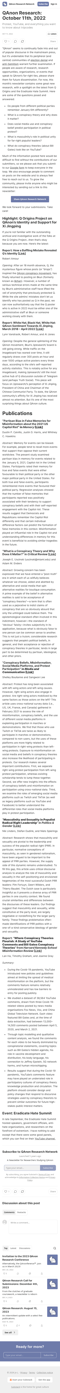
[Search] (55, 1248)
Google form (17, 167)
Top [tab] (5, 1248)
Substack (15, 1387)
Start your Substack (22, 1379)
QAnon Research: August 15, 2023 (19, 1310)
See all (8, 1332)
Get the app (44, 1379)
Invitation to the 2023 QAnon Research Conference (20, 1258)
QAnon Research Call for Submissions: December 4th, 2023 (20, 1284)
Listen (54, 34)
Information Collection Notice (32, 1177)
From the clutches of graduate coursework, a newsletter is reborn (19, 1292)
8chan (17, 281)
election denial (39, 60)
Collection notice (45, 1372)
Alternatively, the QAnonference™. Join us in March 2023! (21, 1265)
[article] (30, 1265)
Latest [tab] (13, 1248)
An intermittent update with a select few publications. (22, 1317)
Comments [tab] (9, 1212)
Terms (32, 1372)
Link (22, 253)
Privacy (23, 1372)
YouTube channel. (45, 1138)
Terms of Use (44, 1174)
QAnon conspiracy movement (34, 273)
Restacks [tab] (21, 1212)
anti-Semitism (10, 64)
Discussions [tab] (24, 1248)
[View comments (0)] (15, 41)
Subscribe (43, 4)
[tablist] (15, 1212)
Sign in (54, 4)
